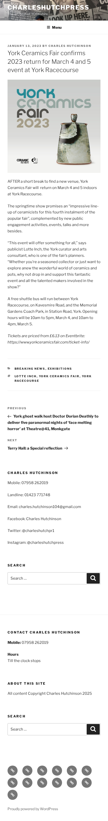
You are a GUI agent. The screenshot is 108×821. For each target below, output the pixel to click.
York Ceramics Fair (59, 376)
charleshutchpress (48, 7)
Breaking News (30, 368)
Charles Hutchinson (69, 46)
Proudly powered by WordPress (33, 809)
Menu (57, 27)
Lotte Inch (26, 376)
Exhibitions (60, 368)
